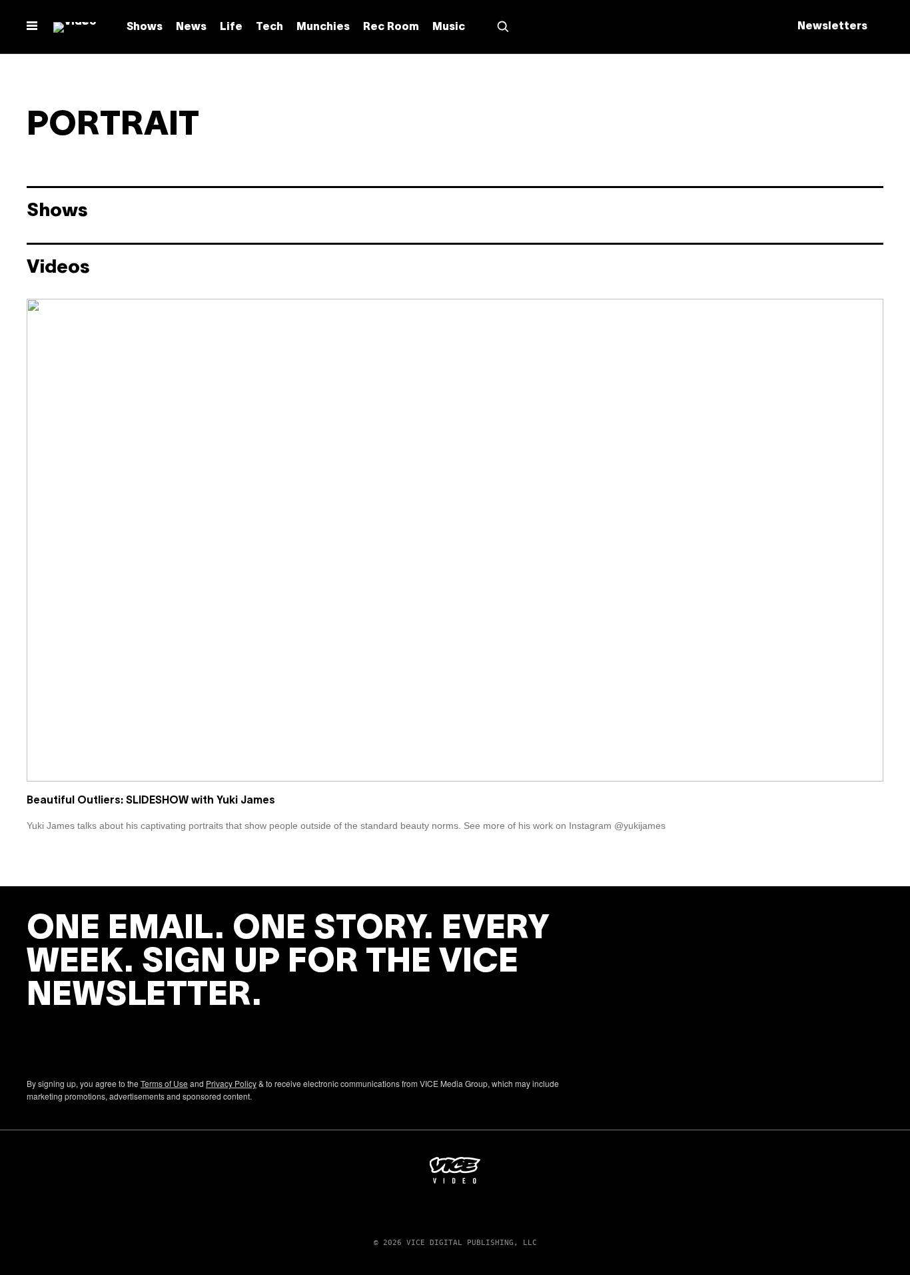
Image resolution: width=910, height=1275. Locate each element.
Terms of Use (164, 1083)
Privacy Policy (231, 1083)
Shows (145, 27)
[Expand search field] (503, 26)
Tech (269, 27)
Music (448, 27)
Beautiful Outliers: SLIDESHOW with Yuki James (151, 801)
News (191, 27)
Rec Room (391, 27)
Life (231, 27)
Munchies (323, 27)
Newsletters (832, 26)
